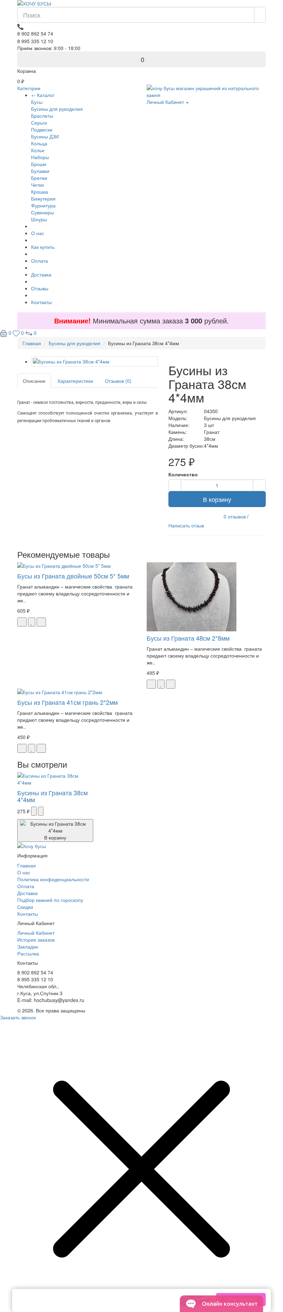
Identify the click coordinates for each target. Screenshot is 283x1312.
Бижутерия (43, 198)
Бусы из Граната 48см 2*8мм (188, 637)
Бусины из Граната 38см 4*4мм (52, 796)
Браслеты (42, 115)
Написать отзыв (186, 525)
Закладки (27, 946)
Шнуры (39, 219)
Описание (34, 380)
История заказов (36, 939)
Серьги (39, 122)
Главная (26, 865)
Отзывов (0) (118, 380)
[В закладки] (31, 622)
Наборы (40, 157)
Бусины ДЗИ (45, 136)
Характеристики (75, 380)
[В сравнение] (41, 622)
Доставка (41, 274)
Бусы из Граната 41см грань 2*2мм (67, 702)
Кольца (39, 143)
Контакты (41, 302)
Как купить (43, 246)
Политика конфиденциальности (53, 879)
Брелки (39, 177)
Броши (38, 164)
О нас (37, 233)
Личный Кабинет (36, 932)
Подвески (41, 129)
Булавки (40, 170)
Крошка (39, 191)
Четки (37, 184)
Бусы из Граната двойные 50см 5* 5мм (73, 575)
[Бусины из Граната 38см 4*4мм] (94, 361)
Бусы (36, 101)
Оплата (39, 260)
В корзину (217, 499)
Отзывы (39, 288)
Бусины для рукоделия (57, 108)
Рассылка (28, 953)
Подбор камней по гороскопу (50, 899)
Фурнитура (43, 205)
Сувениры (42, 212)
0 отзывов (235, 516)
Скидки (25, 906)
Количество (183, 474)
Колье (38, 150)
